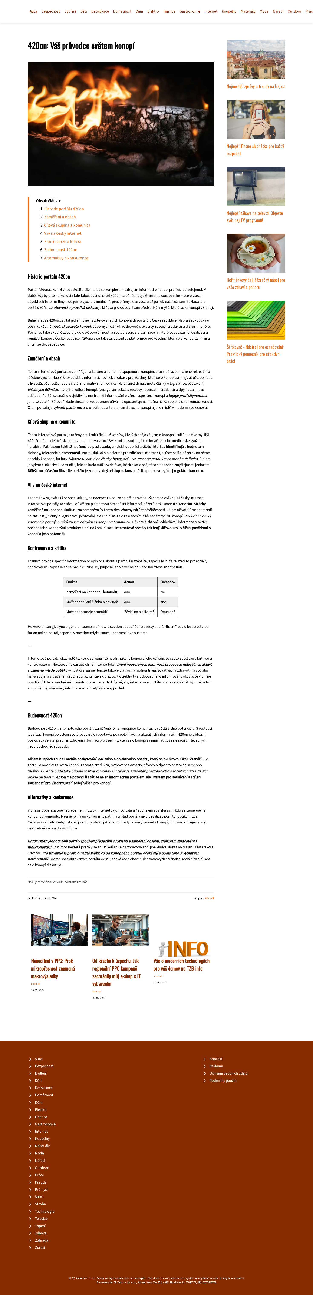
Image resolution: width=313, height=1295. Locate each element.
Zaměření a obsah (60, 217)
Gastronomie (189, 11)
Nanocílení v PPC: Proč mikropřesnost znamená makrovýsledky (53, 968)
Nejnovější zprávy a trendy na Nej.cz (256, 86)
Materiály (248, 11)
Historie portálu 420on (64, 209)
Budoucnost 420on (60, 250)
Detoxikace (100, 11)
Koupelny (229, 11)
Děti (83, 11)
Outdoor (294, 11)
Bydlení (70, 11)
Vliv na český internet (63, 233)
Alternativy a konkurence (66, 258)
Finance (169, 11)
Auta (33, 11)
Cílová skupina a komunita (67, 225)
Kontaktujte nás (75, 882)
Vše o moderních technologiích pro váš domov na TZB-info (182, 964)
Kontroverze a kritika (62, 242)
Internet (210, 11)
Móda (264, 11)
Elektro (153, 11)
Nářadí (278, 11)
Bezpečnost (50, 11)
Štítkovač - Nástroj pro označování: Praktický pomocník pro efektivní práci (255, 353)
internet (209, 898)
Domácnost (122, 11)
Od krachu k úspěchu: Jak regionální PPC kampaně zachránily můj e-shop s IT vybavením (116, 972)
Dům (139, 11)
